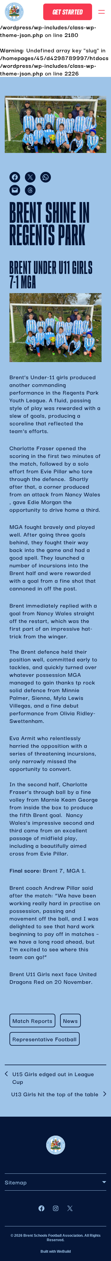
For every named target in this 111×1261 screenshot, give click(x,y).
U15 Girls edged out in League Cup (53, 1077)
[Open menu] (101, 12)
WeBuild (64, 1251)
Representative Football (44, 1038)
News (70, 1020)
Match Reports (32, 1020)
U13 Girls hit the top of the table (55, 1094)
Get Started (68, 12)
